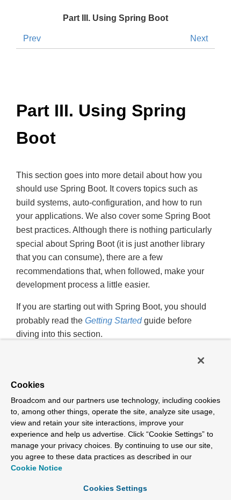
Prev (32, 38)
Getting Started (113, 320)
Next (199, 38)
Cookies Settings (115, 488)
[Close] (201, 360)
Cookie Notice (36, 468)
